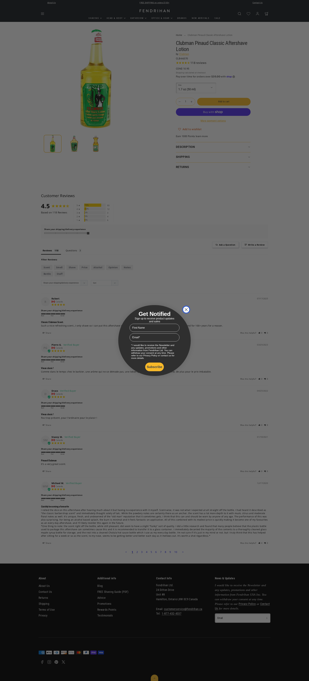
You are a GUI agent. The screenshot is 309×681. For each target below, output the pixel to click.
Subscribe (154, 367)
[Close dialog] (186, 309)
